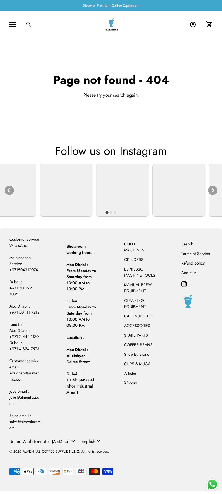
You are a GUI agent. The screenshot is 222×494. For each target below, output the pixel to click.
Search (187, 244)
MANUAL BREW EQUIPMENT (138, 288)
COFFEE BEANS (138, 345)
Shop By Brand (136, 354)
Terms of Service (195, 253)
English (91, 441)
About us (188, 273)
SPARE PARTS (136, 335)
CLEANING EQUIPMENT (135, 303)
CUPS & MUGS (137, 364)
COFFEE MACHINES (134, 247)
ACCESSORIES (137, 325)
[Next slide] (212, 190)
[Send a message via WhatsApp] (212, 484)
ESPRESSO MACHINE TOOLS (139, 272)
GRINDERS (133, 259)
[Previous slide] (9, 190)
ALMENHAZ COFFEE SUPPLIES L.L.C (51, 451)
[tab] (106, 212)
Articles (130, 373)
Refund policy (193, 263)
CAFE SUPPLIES (138, 316)
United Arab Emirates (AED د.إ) (43, 441)
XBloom (130, 383)
